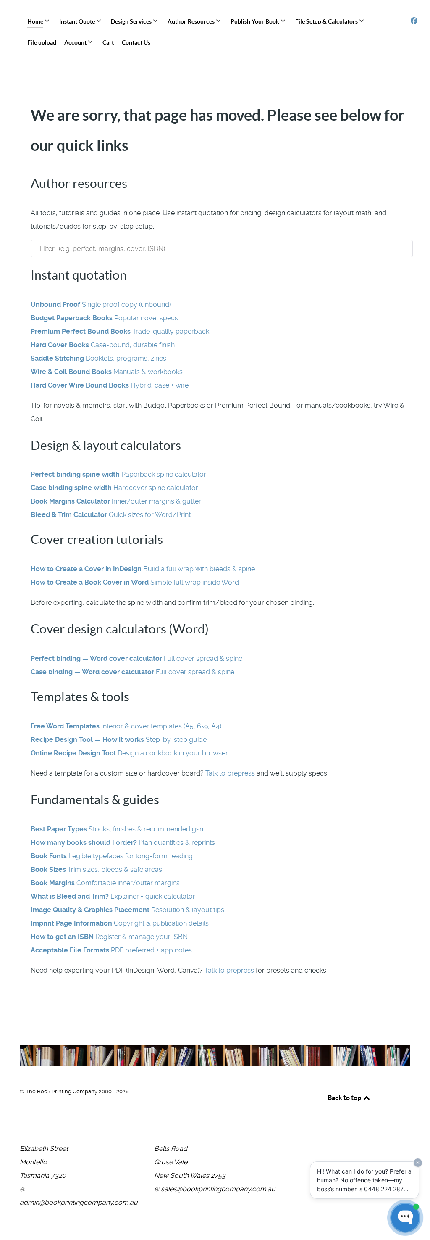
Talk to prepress (230, 773)
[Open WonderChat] (405, 1218)
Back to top (345, 1097)
